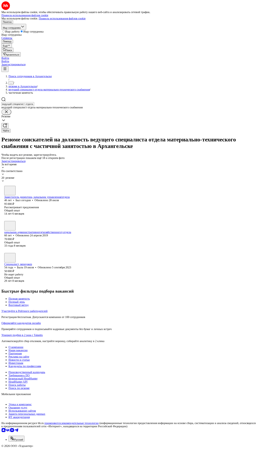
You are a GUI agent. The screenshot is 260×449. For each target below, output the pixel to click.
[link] (7, 50)
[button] (5, 58)
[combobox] (17, 104)
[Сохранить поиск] (4, 126)
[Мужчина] (10, 190)
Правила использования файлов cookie (62, 18)
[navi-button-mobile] (4, 69)
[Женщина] (10, 258)
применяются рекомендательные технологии (71, 423)
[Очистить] (6, 112)
